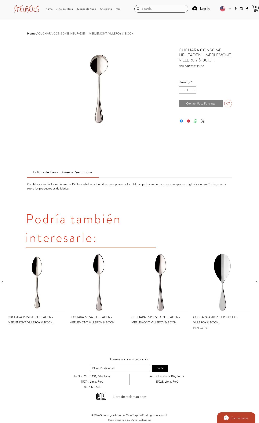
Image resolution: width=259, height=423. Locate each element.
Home (31, 33)
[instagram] (241, 9)
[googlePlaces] (236, 9)
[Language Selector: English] (224, 9)
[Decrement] (181, 90)
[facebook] (247, 9)
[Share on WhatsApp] (195, 121)
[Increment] (193, 90)
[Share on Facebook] (181, 121)
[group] (129, 301)
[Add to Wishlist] (228, 104)
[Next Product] (256, 282)
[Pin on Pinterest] (188, 121)
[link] (63, 172)
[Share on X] (203, 121)
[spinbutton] (187, 90)
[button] (65, 9)
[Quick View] (37, 282)
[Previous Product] (2, 282)
